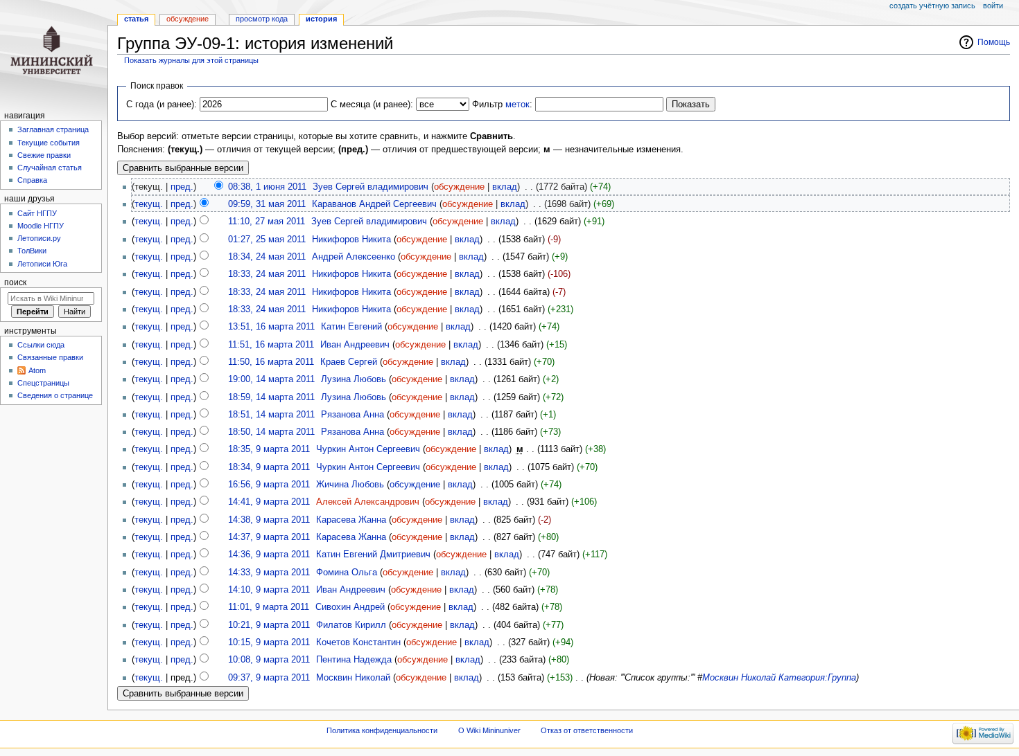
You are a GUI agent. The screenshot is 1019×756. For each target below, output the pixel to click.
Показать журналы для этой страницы (191, 60)
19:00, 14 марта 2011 (271, 379)
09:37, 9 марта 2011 (269, 678)
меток (517, 104)
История (321, 19)
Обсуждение (187, 19)
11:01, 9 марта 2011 (268, 607)
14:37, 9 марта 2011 (269, 537)
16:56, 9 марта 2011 (269, 484)
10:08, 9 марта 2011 (269, 660)
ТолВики (31, 250)
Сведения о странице (55, 395)
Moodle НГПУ (40, 226)
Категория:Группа (817, 678)
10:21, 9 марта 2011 (269, 625)
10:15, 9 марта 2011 (269, 642)
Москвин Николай (739, 678)
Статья (136, 19)
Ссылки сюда (40, 345)
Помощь (993, 42)
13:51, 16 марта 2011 (271, 327)
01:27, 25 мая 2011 (267, 239)
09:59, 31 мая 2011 (267, 204)
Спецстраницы (43, 383)
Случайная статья (49, 167)
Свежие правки (44, 155)
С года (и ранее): (161, 104)
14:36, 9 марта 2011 (269, 554)
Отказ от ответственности (587, 730)
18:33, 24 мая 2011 (267, 274)
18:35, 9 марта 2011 (269, 449)
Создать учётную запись (932, 5)
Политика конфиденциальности (381, 730)
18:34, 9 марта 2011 (269, 467)
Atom (37, 370)
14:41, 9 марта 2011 (269, 502)
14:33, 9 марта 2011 (269, 572)
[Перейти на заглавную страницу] (53, 53)
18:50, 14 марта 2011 (271, 432)
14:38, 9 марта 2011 (269, 520)
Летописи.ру (39, 238)
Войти (993, 5)
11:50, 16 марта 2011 (271, 362)
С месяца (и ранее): (372, 104)
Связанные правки (50, 357)
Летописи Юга (42, 264)
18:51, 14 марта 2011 (271, 415)
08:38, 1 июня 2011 (267, 187)
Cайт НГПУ (37, 213)
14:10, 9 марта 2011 (269, 590)
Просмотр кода (262, 19)
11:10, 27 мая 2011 (266, 221)
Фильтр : (502, 104)
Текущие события (48, 142)
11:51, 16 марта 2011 (271, 345)
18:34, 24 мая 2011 (267, 257)
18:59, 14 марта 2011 (271, 397)
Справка (32, 180)
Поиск (15, 282)
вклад (504, 187)
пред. (182, 187)
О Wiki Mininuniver (489, 730)
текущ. (148, 204)
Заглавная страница (53, 129)
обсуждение (459, 187)
